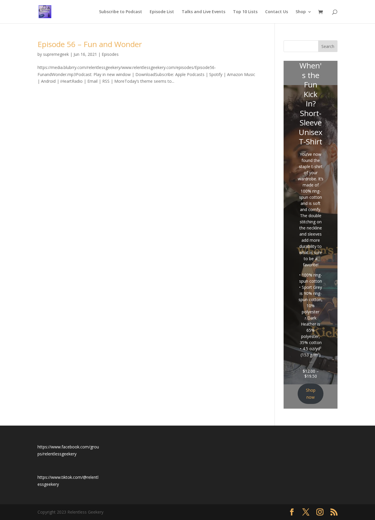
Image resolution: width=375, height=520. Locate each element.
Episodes (110, 54)
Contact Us (276, 12)
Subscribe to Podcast (120, 12)
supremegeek (56, 54)
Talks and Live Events (203, 12)
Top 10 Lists (245, 12)
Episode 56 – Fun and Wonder (90, 44)
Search (327, 46)
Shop (301, 12)
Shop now (311, 393)
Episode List (162, 12)
